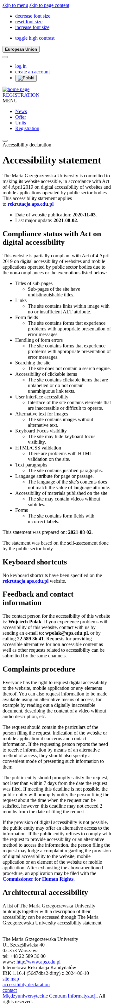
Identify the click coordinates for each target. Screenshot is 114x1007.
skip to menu (15, 5)
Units (20, 122)
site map (11, 978)
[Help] (5, 57)
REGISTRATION (21, 95)
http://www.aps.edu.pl (38, 961)
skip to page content (49, 5)
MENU (10, 100)
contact (10, 990)
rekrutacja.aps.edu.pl (31, 204)
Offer (20, 117)
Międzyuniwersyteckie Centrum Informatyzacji (50, 995)
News (21, 111)
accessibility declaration (26, 984)
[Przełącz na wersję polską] (26, 78)
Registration (27, 128)
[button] (32, 16)
